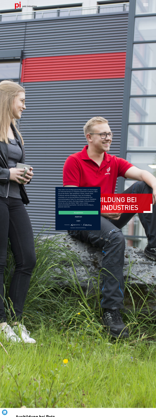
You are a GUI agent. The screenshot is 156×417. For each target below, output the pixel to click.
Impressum (72, 227)
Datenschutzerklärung (81, 227)
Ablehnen (78, 217)
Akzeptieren (78, 213)
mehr (78, 221)
